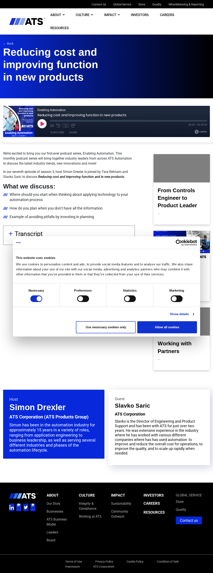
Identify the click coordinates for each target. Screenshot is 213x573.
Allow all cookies (167, 327)
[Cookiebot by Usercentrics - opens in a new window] (179, 243)
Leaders (52, 532)
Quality (156, 4)
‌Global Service (189, 495)
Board (51, 540)
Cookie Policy (135, 561)
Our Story (53, 503)
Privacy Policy (104, 561)
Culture (82, 14)
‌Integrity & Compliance (87, 506)
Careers (167, 14)
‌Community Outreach (119, 513)
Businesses (55, 511)
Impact (110, 14)
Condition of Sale (168, 561)
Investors (140, 14)
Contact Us (99, 4)
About (55, 14)
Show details (179, 314)
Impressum (72, 566)
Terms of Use (73, 561)
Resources (59, 28)
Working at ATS (90, 516)
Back (8, 43)
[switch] (83, 298)
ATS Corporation (103, 566)
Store (141, 4)
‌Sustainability (121, 503)
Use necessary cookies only (106, 327)
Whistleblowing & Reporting (186, 4)
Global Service (122, 4)
